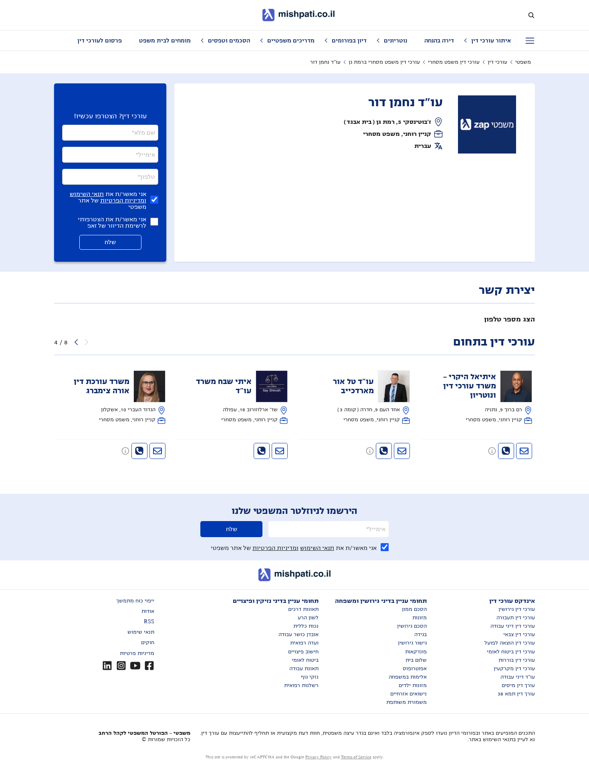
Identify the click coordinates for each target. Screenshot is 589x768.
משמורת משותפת (406, 702)
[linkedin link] (107, 666)
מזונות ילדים (413, 685)
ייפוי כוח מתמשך (135, 601)
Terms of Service (356, 757)
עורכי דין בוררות (516, 660)
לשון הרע (308, 617)
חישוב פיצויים (303, 652)
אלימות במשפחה (408, 677)
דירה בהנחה (439, 40)
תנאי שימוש (140, 632)
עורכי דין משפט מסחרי (454, 62)
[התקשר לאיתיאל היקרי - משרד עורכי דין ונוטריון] (506, 451)
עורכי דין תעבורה (515, 617)
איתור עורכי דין (491, 40)
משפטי (523, 62)
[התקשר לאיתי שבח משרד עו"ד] (262, 451)
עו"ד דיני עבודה (517, 677)
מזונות (419, 617)
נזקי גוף (310, 677)
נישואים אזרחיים (408, 694)
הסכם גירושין (412, 626)
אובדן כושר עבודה (298, 634)
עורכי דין (497, 62)
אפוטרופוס (415, 668)
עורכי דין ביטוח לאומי (511, 652)
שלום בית (416, 660)
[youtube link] (135, 666)
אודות (147, 611)
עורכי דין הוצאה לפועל (509, 643)
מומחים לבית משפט (165, 40)
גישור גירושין (412, 643)
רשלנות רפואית (301, 685)
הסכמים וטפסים (229, 40)
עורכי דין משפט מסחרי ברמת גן (384, 62)
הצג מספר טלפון (509, 319)
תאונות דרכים (303, 609)
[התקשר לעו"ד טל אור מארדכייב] (384, 451)
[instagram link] (121, 666)
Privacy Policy (318, 757)
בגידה (420, 634)
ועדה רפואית (304, 643)
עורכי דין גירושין (516, 609)
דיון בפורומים (349, 40)
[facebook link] (149, 666)
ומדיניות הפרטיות (123, 200)
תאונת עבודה (304, 668)
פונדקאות (416, 652)
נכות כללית (306, 626)
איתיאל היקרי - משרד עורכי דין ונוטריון (469, 386)
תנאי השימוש (87, 194)
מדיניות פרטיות (137, 653)
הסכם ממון (414, 609)
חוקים (147, 642)
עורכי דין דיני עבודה (512, 626)
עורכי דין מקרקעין (514, 668)
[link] (478, 397)
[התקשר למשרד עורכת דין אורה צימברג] (139, 451)
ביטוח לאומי (305, 660)
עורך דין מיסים (518, 685)
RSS (149, 622)
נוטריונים (395, 40)
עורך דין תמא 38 (516, 694)
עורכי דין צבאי (519, 634)
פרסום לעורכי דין (99, 40)
